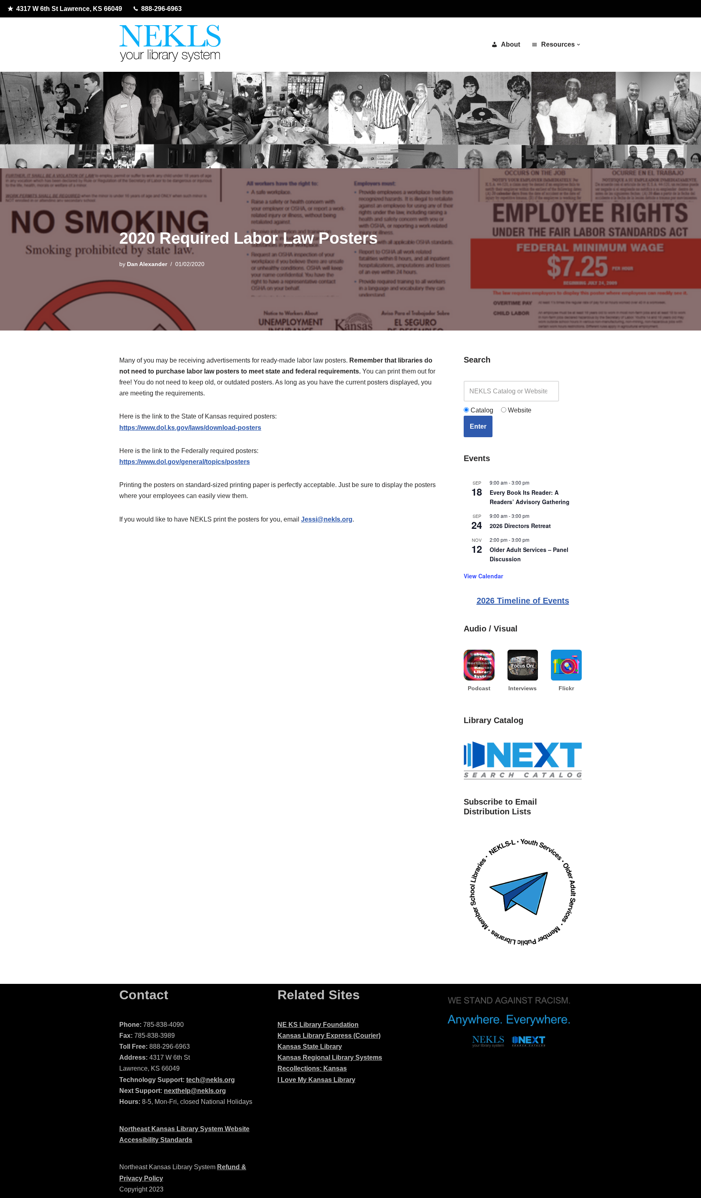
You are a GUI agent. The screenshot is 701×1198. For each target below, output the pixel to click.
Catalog (481, 410)
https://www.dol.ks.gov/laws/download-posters (190, 427)
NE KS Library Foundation (318, 1024)
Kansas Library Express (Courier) (329, 1035)
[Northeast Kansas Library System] (170, 44)
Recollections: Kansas (312, 1068)
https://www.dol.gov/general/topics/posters (184, 461)
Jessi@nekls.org (327, 519)
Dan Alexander (147, 264)
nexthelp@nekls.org (195, 1090)
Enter (478, 426)
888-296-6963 (161, 8)
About (510, 44)
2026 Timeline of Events (523, 600)
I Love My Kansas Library (316, 1079)
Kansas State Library (309, 1046)
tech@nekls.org (210, 1079)
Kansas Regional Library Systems (329, 1057)
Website (518, 410)
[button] (578, 44)
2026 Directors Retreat (520, 526)
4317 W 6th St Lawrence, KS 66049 (69, 8)
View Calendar (483, 576)
